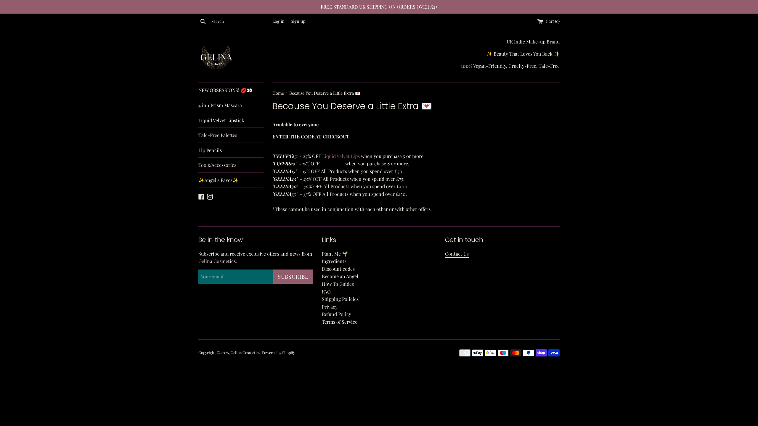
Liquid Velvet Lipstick (221, 120)
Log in (278, 21)
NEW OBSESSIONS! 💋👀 (225, 90)
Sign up (298, 21)
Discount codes (338, 269)
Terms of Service (339, 322)
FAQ (326, 291)
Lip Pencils (210, 150)
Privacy (330, 307)
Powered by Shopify (278, 352)
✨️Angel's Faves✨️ (218, 180)
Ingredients (334, 261)
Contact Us (457, 254)
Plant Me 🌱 (335, 254)
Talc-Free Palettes (217, 135)
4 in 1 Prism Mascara (220, 105)
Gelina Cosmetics (245, 352)
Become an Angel (340, 276)
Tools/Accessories (217, 165)
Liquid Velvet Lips (341, 156)
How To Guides (338, 284)
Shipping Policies (340, 299)
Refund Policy (336, 314)
